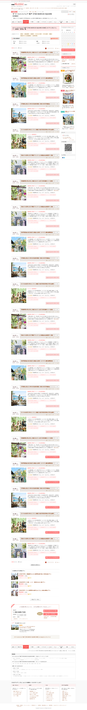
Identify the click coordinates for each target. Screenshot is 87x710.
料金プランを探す (33, 694)
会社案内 (17, 705)
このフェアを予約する (53, 456)
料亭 (42, 669)
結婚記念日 (64, 697)
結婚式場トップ (32, 691)
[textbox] (66, 4)
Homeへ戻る (60, 6)
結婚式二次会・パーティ (66, 695)
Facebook (62, 157)
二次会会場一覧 (49, 700)
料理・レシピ (64, 700)
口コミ (72, 21)
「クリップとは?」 (71, 139)
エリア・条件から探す (17, 692)
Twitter (64, 157)
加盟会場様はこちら (45, 705)
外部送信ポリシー (34, 705)
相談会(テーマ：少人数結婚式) (26, 35)
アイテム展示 (61, 658)
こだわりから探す (49, 695)
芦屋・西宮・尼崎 (23, 663)
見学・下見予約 (51, 614)
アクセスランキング (49, 698)
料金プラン (20, 21)
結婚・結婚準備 (65, 694)
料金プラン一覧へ (35, 599)
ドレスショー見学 (42, 658)
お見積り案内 (35, 35)
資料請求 (45, 617)
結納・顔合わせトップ (17, 691)
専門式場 (23, 669)
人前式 (22, 672)
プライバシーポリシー (27, 705)
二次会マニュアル (49, 697)
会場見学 (36, 658)
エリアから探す (73, 6)
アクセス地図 (61, 22)
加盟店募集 (50, 705)
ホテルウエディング (17, 669)
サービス (44, 21)
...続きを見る (56, 61)
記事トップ (64, 691)
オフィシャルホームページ (23, 618)
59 (55, 48)
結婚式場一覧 (32, 698)
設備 (38, 21)
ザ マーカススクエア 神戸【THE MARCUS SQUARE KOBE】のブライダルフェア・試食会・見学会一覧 (52, 650)
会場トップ (14, 21)
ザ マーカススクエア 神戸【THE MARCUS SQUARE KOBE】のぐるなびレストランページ (32, 637)
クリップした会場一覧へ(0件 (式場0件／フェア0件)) (67, 138)
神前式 (15, 672)
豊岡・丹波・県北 (38, 663)
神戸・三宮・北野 (33, 11)
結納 (63, 692)
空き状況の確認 (53, 616)
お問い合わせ (46, 616)
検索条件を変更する (35, 564)
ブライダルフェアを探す (34, 695)
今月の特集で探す (33, 697)
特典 (67, 21)
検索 (74, 4)
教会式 (18, 672)
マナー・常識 (15, 695)
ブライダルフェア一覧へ (51, 610)
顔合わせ (66, 692)
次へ (58, 48)
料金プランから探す (66, 6)
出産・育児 (64, 698)
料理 (32, 21)
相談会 (66, 658)
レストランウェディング (36, 669)
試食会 (14, 658)
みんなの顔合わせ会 (17, 694)
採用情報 (39, 705)
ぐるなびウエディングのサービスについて (59, 705)
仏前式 (25, 672)
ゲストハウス (28, 669)
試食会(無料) (18, 658)
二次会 (74, 11)
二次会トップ (48, 691)
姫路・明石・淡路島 (30, 663)
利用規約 (21, 705)
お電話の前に (16, 618)
